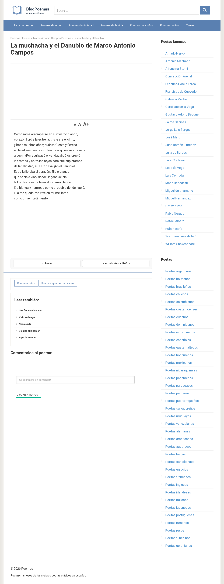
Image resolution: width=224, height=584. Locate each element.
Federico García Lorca (180, 84)
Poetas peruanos (177, 393)
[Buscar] (205, 10)
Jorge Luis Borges (178, 129)
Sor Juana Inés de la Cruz (183, 236)
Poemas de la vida (111, 25)
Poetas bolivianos (177, 279)
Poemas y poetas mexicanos (57, 283)
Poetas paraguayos (179, 385)
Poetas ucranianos (178, 545)
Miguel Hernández (178, 198)
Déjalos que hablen (29, 330)
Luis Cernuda (174, 175)
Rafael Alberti (174, 221)
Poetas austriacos (178, 446)
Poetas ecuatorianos (180, 332)
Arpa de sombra (27, 337)
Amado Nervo (175, 53)
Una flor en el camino (30, 310)
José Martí (172, 137)
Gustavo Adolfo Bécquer (182, 114)
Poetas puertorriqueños (182, 401)
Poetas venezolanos (179, 423)
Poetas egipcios (176, 469)
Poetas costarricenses (181, 309)
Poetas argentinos (178, 271)
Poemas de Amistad (81, 25)
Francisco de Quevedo (181, 91)
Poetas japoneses (178, 507)
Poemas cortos (169, 25)
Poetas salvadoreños (180, 408)
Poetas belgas (175, 454)
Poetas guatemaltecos (181, 347)
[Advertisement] (81, 89)
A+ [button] (86, 124)
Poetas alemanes (177, 431)
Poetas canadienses (179, 462)
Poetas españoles (178, 340)
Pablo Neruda (174, 213)
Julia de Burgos (176, 152)
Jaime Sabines (175, 122)
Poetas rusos (174, 530)
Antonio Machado (177, 61)
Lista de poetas (23, 25)
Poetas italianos (176, 500)
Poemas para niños (141, 25)
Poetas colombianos (179, 302)
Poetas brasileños (178, 286)
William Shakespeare (180, 244)
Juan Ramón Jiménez (180, 145)
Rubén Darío (173, 229)
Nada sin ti (25, 324)
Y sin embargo (27, 317)
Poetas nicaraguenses (181, 370)
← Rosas (47, 263)
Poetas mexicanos (178, 362)
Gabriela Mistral (176, 99)
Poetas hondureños (179, 355)
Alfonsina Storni (176, 68)
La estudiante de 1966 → (116, 263)
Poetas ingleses (176, 484)
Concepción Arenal (178, 76)
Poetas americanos (179, 439)
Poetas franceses (178, 477)
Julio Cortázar (175, 160)
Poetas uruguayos (178, 416)
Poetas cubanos (176, 317)
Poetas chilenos (176, 294)
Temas (190, 25)
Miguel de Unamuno (179, 190)
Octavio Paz (173, 206)
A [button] (75, 125)
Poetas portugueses (179, 515)
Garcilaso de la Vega (179, 107)
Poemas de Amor (51, 25)
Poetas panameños (179, 378)
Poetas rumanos (177, 523)
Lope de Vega (174, 168)
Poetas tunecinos (177, 538)
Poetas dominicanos (179, 324)
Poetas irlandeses (178, 492)
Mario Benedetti (176, 183)
